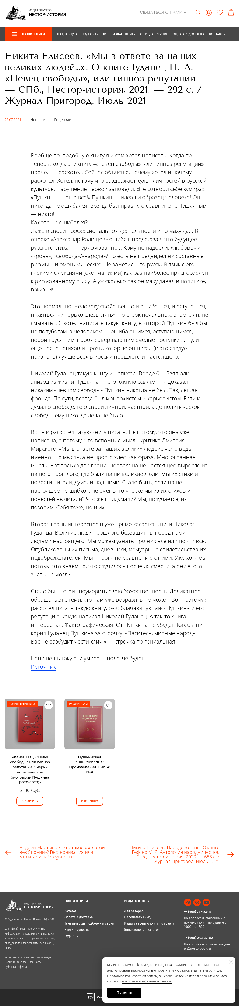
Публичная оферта (16, 967)
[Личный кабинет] (208, 12)
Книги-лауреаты (76, 930)
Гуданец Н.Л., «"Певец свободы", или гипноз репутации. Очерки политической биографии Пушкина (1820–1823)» (30, 770)
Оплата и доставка (188, 34)
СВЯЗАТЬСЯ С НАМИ (163, 12)
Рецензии (62, 119)
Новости (37, 119)
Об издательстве (154, 34)
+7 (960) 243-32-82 (198, 938)
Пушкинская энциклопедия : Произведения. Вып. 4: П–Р (89, 764)
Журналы (71, 936)
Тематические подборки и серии (89, 923)
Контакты (217, 34)
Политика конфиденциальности (23, 962)
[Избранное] (220, 12)
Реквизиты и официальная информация (28, 957)
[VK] (197, 902)
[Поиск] (198, 12)
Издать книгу (124, 34)
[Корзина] (231, 12)
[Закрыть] (231, 962)
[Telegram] (187, 902)
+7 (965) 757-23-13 (198, 912)
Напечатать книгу (137, 917)
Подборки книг (94, 34)
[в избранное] (48, 705)
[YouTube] (206, 902)
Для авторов (134, 911)
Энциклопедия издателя (143, 930)
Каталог (70, 911)
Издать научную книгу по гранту (149, 923)
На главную (67, 34)
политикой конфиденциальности (147, 981)
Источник (43, 666)
